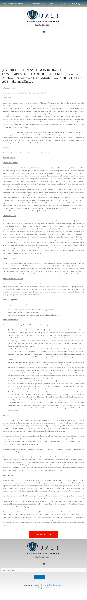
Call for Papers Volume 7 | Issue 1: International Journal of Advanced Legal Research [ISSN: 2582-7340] (41, 4)
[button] (43, 32)
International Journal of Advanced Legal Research (48, 585)
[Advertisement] (43, 50)
